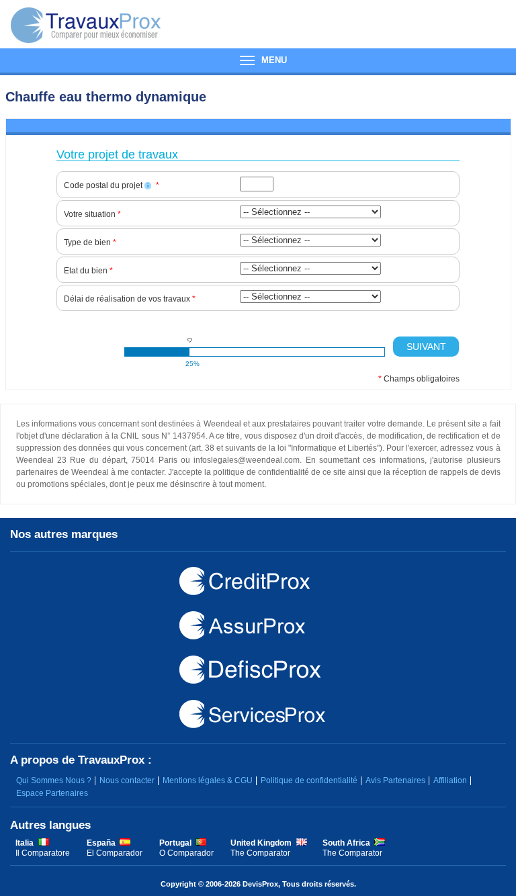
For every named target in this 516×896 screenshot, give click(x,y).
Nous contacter (127, 780)
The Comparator (260, 853)
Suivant (426, 346)
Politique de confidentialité (309, 780)
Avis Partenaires (395, 780)
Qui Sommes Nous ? (53, 780)
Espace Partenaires (52, 793)
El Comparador (114, 853)
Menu (258, 60)
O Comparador (186, 853)
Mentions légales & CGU (208, 780)
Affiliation (450, 780)
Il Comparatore (42, 853)
